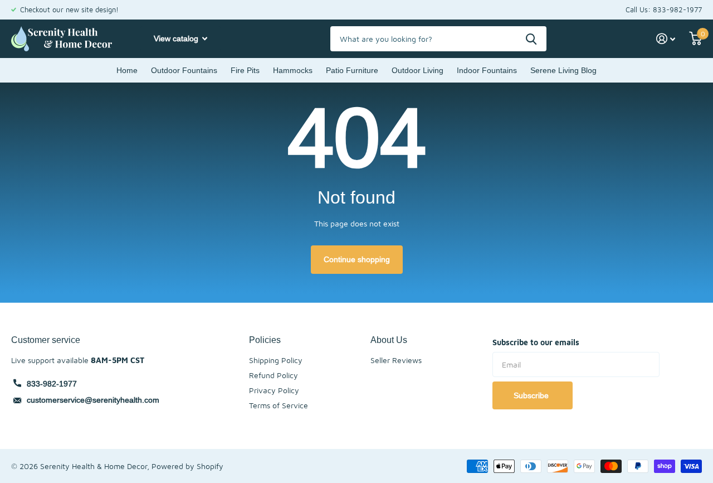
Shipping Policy (275, 360)
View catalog (177, 38)
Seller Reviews (396, 360)
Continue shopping (357, 259)
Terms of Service (278, 405)
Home (127, 70)
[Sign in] (666, 38)
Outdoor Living (417, 70)
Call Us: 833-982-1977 (664, 9)
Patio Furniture (352, 70)
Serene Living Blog (563, 70)
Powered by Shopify (187, 466)
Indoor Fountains (487, 70)
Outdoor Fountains (184, 70)
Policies (265, 340)
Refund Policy (273, 375)
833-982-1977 (52, 383)
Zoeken (531, 38)
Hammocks (292, 70)
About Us (388, 340)
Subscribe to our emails (535, 342)
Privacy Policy (274, 390)
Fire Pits (245, 70)
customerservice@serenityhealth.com (93, 399)
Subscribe (532, 395)
